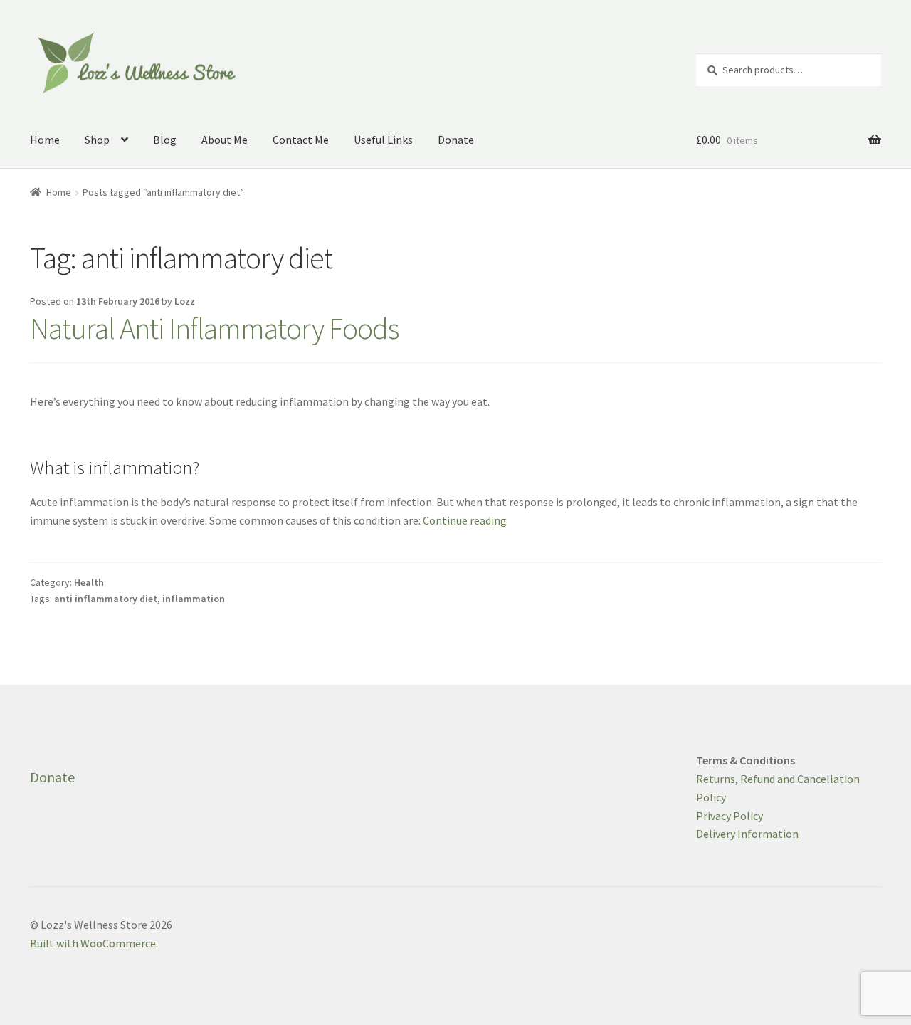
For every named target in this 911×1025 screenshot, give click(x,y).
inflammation (193, 598)
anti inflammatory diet (105, 598)
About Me (224, 139)
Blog (165, 139)
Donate (456, 139)
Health (89, 582)
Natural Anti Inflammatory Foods (214, 328)
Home (45, 139)
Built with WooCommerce (93, 943)
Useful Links (383, 139)
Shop (97, 139)
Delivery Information (747, 833)
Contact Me (301, 139)
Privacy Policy (729, 816)
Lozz (184, 301)
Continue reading (465, 520)
